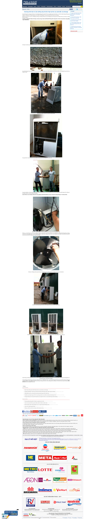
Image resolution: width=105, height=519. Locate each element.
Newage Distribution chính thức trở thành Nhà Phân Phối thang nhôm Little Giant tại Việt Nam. (44, 391)
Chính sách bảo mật (27, 517)
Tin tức (38, 6)
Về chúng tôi (65, 517)
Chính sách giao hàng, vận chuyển (36, 517)
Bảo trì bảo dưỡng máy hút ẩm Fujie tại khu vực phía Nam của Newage (40, 389)
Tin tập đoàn (43, 6)
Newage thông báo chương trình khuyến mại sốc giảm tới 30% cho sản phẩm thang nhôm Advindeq (45, 396)
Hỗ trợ (55, 6)
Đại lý (35, 6)
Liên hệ (63, 6)
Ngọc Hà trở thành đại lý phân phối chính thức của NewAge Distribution (75, 14)
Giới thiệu (59, 6)
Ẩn (18, 509)
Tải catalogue (75, 517)
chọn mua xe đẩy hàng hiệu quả (34, 406)
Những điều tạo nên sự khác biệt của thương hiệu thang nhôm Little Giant (41, 393)
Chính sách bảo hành (46, 517)
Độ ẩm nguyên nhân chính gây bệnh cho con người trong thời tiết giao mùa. (41, 404)
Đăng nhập (80, 3)
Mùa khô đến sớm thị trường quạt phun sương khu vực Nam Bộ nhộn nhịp (76, 27)
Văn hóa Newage (49, 6)
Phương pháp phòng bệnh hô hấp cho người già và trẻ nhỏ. (39, 401)
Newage (34, 233)
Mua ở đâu (80, 517)
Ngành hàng (25, 6)
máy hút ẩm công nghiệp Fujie (29, 380)
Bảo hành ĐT (68, 6)
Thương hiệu (30, 6)
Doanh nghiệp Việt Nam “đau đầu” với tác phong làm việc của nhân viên (75, 23)
